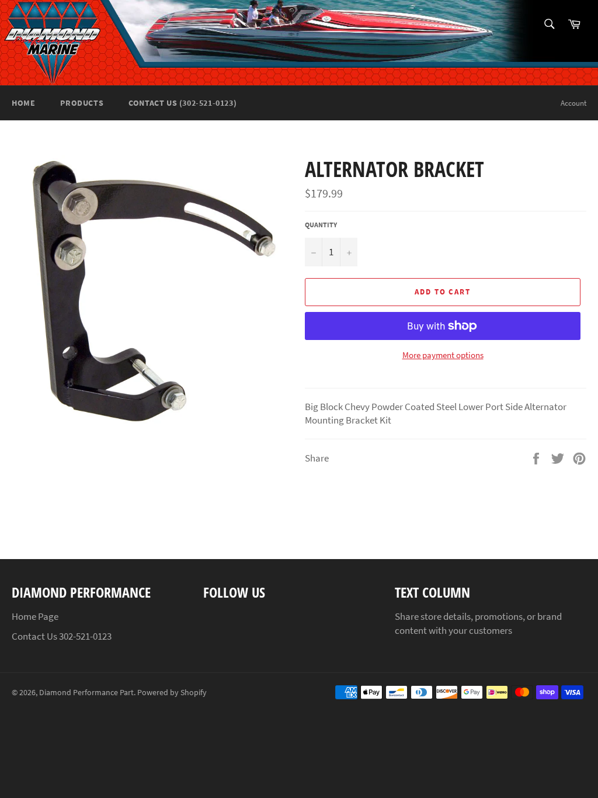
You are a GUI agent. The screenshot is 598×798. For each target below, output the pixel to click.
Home (23, 103)
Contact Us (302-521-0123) (182, 103)
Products (81, 103)
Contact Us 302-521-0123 (62, 636)
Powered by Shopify (172, 693)
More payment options (443, 354)
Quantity (321, 224)
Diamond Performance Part (86, 693)
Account (573, 103)
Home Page (35, 616)
